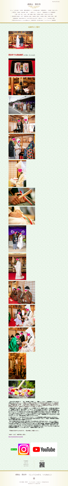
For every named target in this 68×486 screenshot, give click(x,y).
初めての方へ (55, 10)
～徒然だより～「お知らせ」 (36, 12)
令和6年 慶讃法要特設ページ (26, 10)
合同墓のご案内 (40, 14)
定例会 (18, 12)
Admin (36, 483)
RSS (39, 483)
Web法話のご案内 (51, 18)
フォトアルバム (47, 20)
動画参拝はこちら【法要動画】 (49, 12)
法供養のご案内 (43, 16)
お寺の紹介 (16, 10)
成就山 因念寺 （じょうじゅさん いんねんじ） (34, 474)
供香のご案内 (50, 16)
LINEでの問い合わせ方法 (32, 18)
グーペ (33, 483)
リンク (45, 18)
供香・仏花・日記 (19, 14)
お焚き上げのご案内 (49, 14)
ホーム (11, 10)
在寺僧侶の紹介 (37, 10)
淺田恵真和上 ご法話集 (46, 10)
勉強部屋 (54, 20)
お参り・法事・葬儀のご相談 (30, 14)
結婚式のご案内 (36, 16)
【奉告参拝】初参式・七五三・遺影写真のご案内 (21, 16)
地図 (56, 16)
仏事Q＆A (40, 18)
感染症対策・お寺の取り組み (37, 20)
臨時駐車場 (15, 18)
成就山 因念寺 (34, 4)
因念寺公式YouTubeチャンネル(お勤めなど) (21, 20)
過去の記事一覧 (22, 18)
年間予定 (14, 12)
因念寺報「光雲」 (25, 12)
